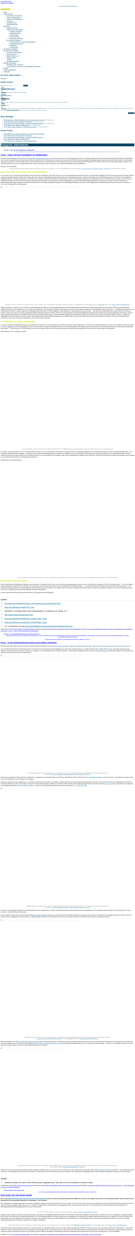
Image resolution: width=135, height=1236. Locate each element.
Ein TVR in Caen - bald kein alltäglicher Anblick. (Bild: (50, 1191)
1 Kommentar (87, 1234)
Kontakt (6, 68)
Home (5, 12)
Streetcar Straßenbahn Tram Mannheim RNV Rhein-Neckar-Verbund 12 (68, 907)
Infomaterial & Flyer (12, 28)
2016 (85, 785)
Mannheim (99, 1185)
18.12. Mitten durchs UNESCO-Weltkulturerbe (16, 125)
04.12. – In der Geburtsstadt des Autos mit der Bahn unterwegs (29, 643)
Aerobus (110, 649)
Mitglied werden (11, 57)
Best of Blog (13, 45)
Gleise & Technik (14, 36)
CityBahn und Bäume (16, 31)
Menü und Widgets (5, 9)
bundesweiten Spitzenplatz (27, 1041)
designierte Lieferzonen (105, 1170)
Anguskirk (70, 1038)
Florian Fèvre (66, 1191)
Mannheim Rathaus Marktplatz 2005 (71, 1167)
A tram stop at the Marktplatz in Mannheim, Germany (49, 1038)
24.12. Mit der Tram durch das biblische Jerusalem (18, 121)
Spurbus (111, 629)
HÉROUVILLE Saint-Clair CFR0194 (82, 1225)
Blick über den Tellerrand (14, 40)
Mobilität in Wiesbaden (10, 63)
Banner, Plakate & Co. (13, 56)
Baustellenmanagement (16, 43)
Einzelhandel (91, 1185)
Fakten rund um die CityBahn (15, 29)
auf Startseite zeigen (52, 1234)
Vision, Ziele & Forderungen (14, 15)
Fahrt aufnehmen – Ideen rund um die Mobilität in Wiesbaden (24, 66)
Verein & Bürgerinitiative (13, 17)
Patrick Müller (101, 304)
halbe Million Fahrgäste (95, 777)
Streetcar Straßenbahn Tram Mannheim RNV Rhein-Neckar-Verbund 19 (68, 774)
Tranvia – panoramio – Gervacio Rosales (82, 1212)
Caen (90, 304)
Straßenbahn (128, 629)
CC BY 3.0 (87, 639)
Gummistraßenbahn (95, 629)
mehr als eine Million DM (111, 783)
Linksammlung (14, 47)
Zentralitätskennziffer (40, 915)
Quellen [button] (4, 599)
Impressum (7, 71)
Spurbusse (30, 650)
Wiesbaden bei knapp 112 (52, 1043)
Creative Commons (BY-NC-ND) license (120, 304)
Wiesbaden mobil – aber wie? (15, 64)
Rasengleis (105, 629)
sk (36, 629)
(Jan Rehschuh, (48, 639)
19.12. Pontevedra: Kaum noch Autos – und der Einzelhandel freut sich (23, 123)
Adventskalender (53, 1185)
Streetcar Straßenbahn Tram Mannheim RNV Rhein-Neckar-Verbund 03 (68, 639)
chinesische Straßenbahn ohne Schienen (39, 158)
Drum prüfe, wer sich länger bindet (16, 1195)
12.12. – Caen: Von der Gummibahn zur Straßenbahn (24, 155)
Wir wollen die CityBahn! (10, 49)
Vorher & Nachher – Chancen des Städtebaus (22, 42)
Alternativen (61, 629)
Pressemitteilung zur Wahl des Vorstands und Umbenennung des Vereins (24, 120)
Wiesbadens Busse (15, 33)
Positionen (10, 21)
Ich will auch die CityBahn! (11, 50)
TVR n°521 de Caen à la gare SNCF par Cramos (92, 168)
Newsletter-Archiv (12, 22)
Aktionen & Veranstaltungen (14, 19)
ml (34, 1185)
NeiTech (99, 1225)
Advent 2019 (46, 629)
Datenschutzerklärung (10, 70)
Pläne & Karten (14, 35)
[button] (113, 309)
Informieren (7, 26)
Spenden (9, 59)
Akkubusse (104, 650)
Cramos (78, 168)
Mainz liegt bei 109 (39, 1043)
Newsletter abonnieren (13, 61)
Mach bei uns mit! (12, 54)
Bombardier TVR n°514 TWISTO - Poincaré (79, 1191)
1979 (78, 785)
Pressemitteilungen (12, 24)
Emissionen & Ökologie (16, 38)
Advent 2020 (54, 629)
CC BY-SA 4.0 (107, 168)
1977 (74, 785)
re (32, 1234)
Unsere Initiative (8, 14)
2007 (81, 785)
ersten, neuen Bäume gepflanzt (25, 785)
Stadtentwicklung (119, 629)
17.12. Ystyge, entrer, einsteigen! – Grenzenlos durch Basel (20, 127)
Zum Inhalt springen (6, 1)
